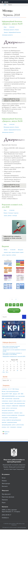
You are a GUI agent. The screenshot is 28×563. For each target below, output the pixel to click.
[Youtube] (17, 299)
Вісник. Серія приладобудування (10, 386)
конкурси (8, 400)
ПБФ (22, 388)
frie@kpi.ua (5, 512)
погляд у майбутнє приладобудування (11, 415)
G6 (8, 384)
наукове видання (15, 248)
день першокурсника (19, 398)
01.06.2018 (12, 245)
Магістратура (6, 478)
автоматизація (8, 393)
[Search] (24, 312)
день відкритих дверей (7, 398)
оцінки (5, 211)
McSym (5, 245)
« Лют (3, 367)
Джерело (6, 31)
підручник (8, 250)
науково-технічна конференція (9, 410)
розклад (4, 422)
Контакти (5, 481)
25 (3, 365)
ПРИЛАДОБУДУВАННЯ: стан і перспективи (13, 391)
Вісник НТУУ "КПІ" (7, 388)
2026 (14, 305)
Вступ (4, 473)
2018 (5, 4)
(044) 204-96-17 (6, 510)
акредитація (16, 393)
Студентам (15, 209)
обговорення (21, 410)
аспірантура (5, 396)
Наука (3, 497)
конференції (22, 400)
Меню (6, 2)
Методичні (20, 245)
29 (17, 365)
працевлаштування (12, 417)
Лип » (7, 367)
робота (14, 419)
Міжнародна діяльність (9, 29)
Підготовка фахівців (8, 492)
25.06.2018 (11, 207)
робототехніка (20, 419)
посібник (14, 250)
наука (9, 248)
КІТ (19, 388)
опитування (5, 412)
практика (4, 417)
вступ (23, 396)
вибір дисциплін (18, 396)
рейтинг (10, 211)
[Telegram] (6, 299)
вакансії (11, 396)
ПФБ (3, 393)
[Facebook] (10, 299)
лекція (3, 403)
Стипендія (10, 209)
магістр (8, 403)
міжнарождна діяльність (8, 129)
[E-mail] (14, 299)
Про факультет (6, 489)
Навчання (5, 494)
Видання (5, 242)
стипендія (14, 211)
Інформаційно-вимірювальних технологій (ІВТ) (14, 351)
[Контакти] (21, 299)
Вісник (17, 384)
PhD (14, 384)
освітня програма (13, 412)
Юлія (5, 27)
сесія (8, 422)
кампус (4, 400)
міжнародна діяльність (7, 33)
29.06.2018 (11, 27)
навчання (16, 407)
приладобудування (6, 419)
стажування (13, 422)
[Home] (1, 4)
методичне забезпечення (8, 405)
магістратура (13, 403)
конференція (15, 400)
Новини (17, 29)
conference (4, 384)
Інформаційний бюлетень (15, 31)
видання (6, 248)
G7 (11, 384)
